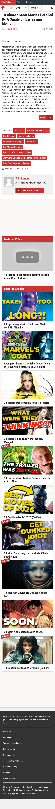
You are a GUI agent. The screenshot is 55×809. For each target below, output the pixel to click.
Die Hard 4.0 (31, 141)
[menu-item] (10, 8)
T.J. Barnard (11, 29)
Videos (20, 2)
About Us (7, 731)
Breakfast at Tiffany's (13, 141)
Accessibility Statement (13, 761)
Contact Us (7, 737)
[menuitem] (8, 2)
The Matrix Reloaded (12, 147)
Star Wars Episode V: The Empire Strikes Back (24, 158)
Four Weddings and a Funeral (16, 163)
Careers (6, 773)
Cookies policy (9, 755)
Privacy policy (9, 749)
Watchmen (19, 130)
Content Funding (10, 767)
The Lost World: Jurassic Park (17, 152)
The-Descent (9, 136)
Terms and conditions (12, 743)
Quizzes (29, 2)
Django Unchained (26, 136)
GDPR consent (9, 778)
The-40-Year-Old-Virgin (38, 130)
